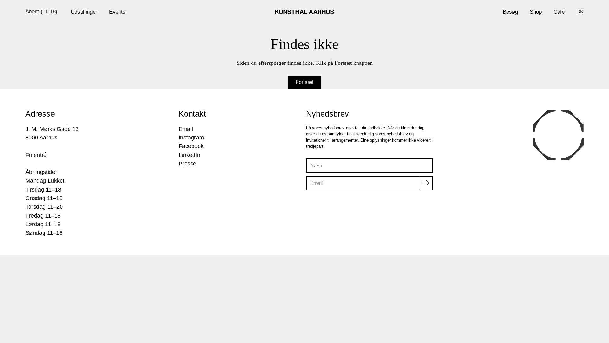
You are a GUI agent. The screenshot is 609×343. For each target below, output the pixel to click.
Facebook (191, 146)
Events (117, 12)
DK (580, 11)
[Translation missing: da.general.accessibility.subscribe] (426, 183)
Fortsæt (305, 82)
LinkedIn (189, 155)
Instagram (191, 137)
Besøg (510, 12)
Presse (187, 163)
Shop (536, 12)
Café (559, 12)
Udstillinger (84, 12)
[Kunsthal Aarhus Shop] (304, 11)
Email (186, 129)
